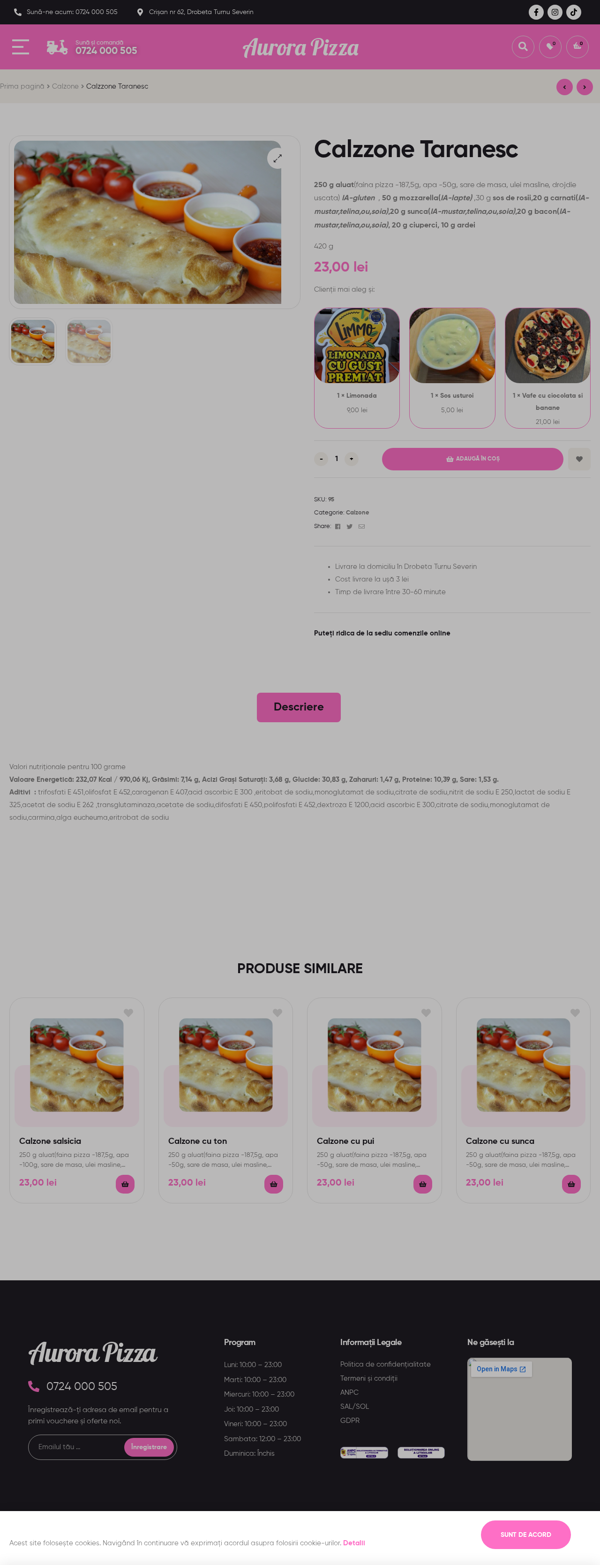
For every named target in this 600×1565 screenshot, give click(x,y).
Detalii (354, 1543)
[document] (300, 782)
